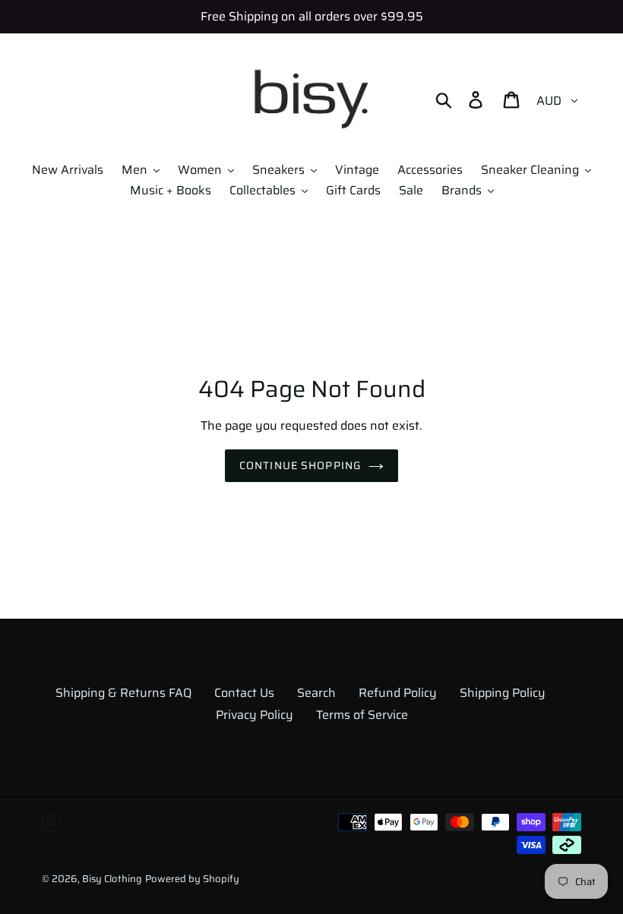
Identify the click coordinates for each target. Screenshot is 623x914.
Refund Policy (398, 692)
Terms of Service (362, 714)
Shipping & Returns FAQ (123, 692)
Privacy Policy (254, 714)
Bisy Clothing (112, 879)
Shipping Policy (503, 692)
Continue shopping (300, 465)
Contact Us (244, 692)
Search (316, 692)
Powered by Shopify (192, 879)
